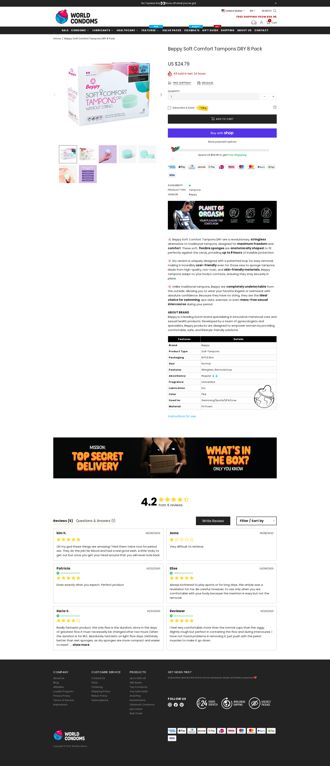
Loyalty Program (63, 691)
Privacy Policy (61, 695)
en (251, 11)
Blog (56, 682)
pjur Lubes (136, 709)
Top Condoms (138, 687)
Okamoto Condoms (142, 704)
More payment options (222, 141)
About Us (58, 678)
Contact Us (98, 678)
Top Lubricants (139, 691)
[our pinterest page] (182, 705)
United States (234, 11)
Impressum (60, 704)
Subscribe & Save (189, 108)
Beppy (193, 194)
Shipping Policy (100, 691)
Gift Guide (136, 682)
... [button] (79, 644)
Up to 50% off (138, 678)
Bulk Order (136, 713)
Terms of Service (63, 700)
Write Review (213, 521)
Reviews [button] (63, 521)
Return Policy (99, 695)
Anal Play (135, 695)
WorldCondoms (76, 16)
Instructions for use (182, 416)
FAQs (94, 682)
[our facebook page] (176, 705)
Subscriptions (99, 700)
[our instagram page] (170, 705)
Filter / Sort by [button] (252, 521)
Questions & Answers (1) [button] (95, 521)
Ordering (97, 687)
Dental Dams (138, 700)
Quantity (174, 91)
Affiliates (58, 687)
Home (57, 38)
